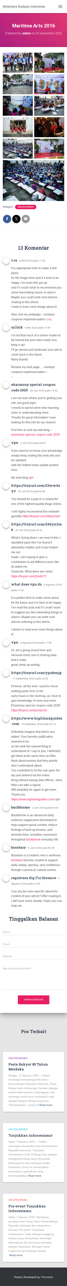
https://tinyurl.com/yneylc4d (29, 710)
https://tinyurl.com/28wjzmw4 (41, 516)
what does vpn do (26, 584)
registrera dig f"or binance (33, 878)
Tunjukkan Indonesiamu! (30, 1135)
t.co (14, 260)
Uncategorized (26, 207)
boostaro (18, 847)
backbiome (20, 807)
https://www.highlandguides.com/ (33, 799)
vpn (14, 442)
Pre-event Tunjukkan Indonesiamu (27, 1208)
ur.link (17, 327)
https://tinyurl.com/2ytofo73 (28, 576)
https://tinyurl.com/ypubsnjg (36, 672)
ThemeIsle (47, 1277)
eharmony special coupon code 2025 (35, 434)
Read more (45, 1104)
